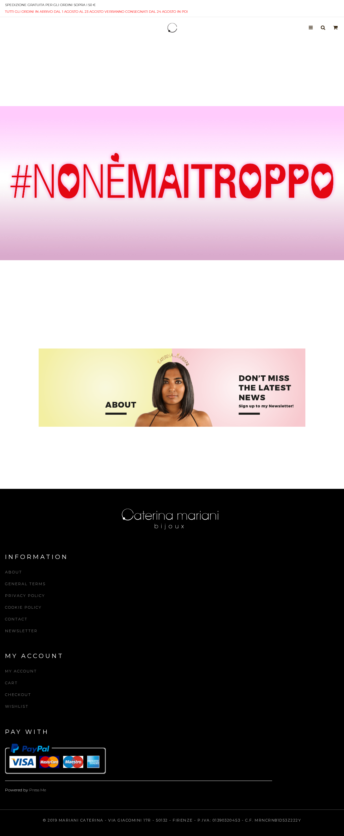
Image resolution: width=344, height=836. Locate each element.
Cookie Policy (23, 607)
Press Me (37, 789)
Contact (16, 619)
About (13, 572)
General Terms (25, 584)
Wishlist (17, 706)
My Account (21, 671)
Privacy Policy (25, 595)
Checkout (18, 694)
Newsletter (21, 631)
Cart (11, 683)
